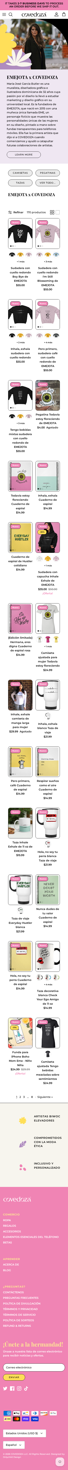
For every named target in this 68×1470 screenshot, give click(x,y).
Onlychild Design (12, 1457)
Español (11, 1445)
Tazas (20, 182)
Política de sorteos (18, 1320)
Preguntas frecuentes (21, 1298)
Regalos (9, 1225)
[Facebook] (12, 1388)
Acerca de (11, 1264)
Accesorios (12, 1231)
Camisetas (20, 172)
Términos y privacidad (20, 1309)
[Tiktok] (26, 1388)
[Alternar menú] (4, 14)
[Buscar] (12, 14)
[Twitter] (5, 1388)
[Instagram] (19, 1388)
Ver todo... (48, 182)
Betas (7, 1242)
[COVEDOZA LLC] (34, 14)
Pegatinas (47, 172)
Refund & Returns (17, 1326)
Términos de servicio (19, 1314)
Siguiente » (45, 1097)
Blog (7, 1270)
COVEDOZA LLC (19, 1454)
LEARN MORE (24, 154)
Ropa (7, 1220)
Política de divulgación (21, 1303)
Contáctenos (13, 1292)
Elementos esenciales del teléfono (31, 1237)
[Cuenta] (55, 14)
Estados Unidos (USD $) (22, 1433)
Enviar (14, 1377)
